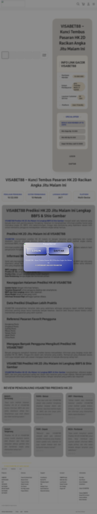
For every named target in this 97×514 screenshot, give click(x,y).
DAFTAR (59, 251)
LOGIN (36, 251)
